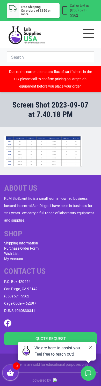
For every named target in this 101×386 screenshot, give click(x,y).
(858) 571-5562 (16, 296)
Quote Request (50, 338)
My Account (13, 259)
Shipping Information (21, 243)
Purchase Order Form (21, 248)
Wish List (11, 253)
